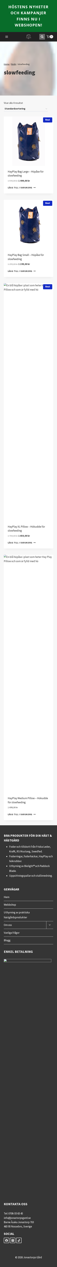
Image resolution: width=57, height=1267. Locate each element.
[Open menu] (7, 36)
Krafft (12, 851)
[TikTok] (19, 1240)
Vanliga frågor (11, 932)
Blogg (7, 940)
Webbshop (10, 904)
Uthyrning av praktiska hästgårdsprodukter (17, 915)
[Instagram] (12, 1240)
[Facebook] (6, 1240)
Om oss (8, 925)
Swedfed (37, 851)
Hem (6, 897)
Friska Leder (43, 846)
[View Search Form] (42, 37)
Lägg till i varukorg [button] (20, 187)
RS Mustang (23, 851)
